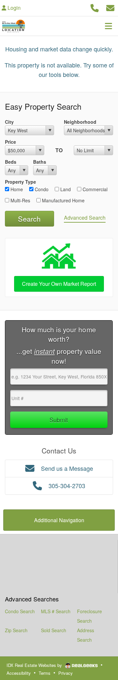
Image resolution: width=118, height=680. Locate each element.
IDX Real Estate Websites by (35, 665)
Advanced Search (85, 217)
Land (65, 189)
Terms (44, 673)
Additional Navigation (59, 520)
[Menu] (108, 26)
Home (16, 189)
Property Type (20, 181)
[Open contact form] (110, 7)
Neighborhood (80, 122)
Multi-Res (19, 200)
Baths (39, 161)
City (9, 122)
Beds (10, 161)
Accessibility (19, 673)
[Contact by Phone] (94, 7)
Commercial (94, 189)
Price (10, 141)
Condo (41, 189)
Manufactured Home (63, 200)
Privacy (65, 673)
